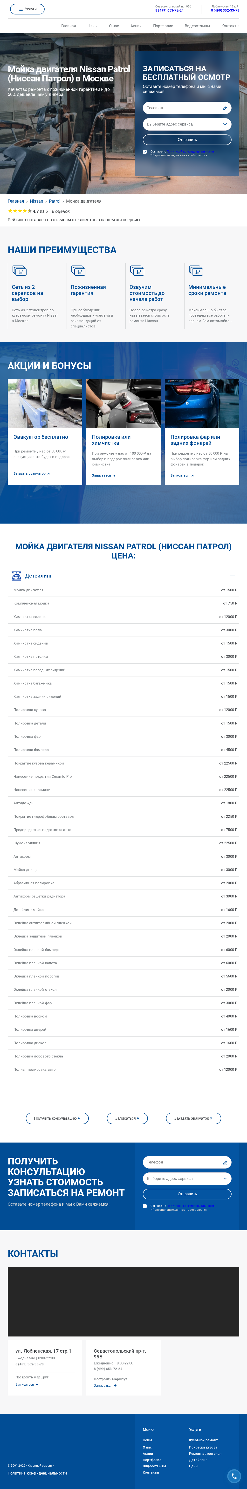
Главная (68, 26)
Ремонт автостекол (205, 1454)
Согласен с (182, 153)
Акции (136, 26)
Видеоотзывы (197, 26)
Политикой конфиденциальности (190, 151)
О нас (114, 26)
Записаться (125, 1118)
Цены (92, 26)
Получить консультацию (55, 1118)
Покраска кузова (203, 1447)
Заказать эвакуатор (191, 1118)
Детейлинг (198, 1460)
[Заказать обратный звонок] (234, 1476)
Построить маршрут (31, 1377)
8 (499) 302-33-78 (225, 10)
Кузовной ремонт (203, 1440)
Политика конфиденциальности (37, 1473)
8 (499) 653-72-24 (169, 10)
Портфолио (163, 26)
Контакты (230, 26)
